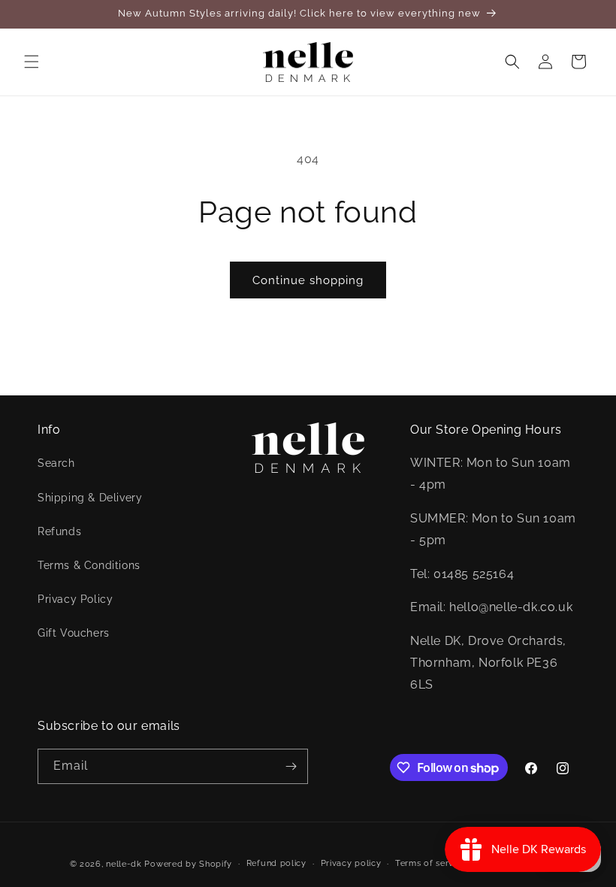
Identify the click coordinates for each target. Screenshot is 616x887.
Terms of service (430, 863)
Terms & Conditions (89, 565)
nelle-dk (124, 864)
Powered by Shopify (188, 864)
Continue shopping (308, 280)
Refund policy (276, 863)
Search (56, 463)
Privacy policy (351, 863)
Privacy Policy (75, 599)
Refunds (59, 531)
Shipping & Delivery (90, 498)
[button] (31, 61)
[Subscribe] (290, 766)
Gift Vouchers (74, 633)
